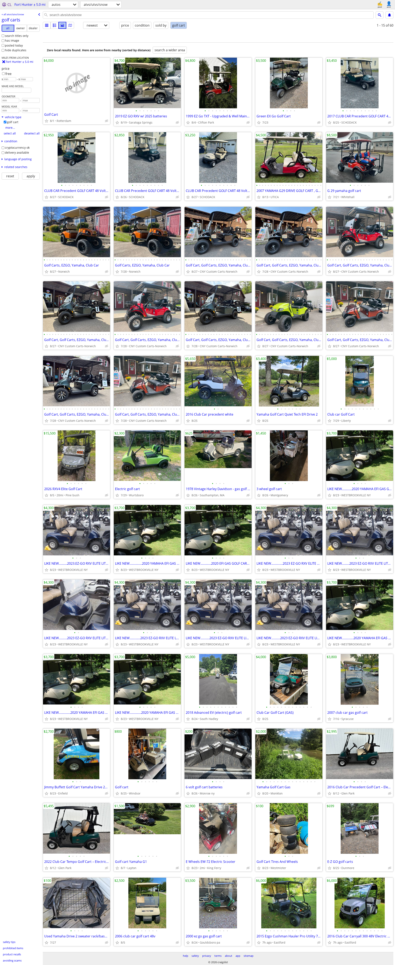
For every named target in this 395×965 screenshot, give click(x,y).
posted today (14, 45)
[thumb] (54, 25)
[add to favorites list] (46, 120)
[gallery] (62, 25)
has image (12, 40)
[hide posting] (106, 120)
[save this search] (389, 15)
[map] (70, 25)
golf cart (12, 122)
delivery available (17, 152)
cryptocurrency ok (17, 148)
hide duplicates (15, 50)
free (8, 73)
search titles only (16, 36)
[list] (47, 25)
